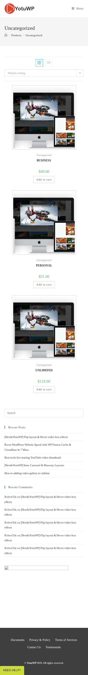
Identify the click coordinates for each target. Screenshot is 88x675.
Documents (17, 640)
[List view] (48, 62)
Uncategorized (44, 155)
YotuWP (31, 662)
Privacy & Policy (39, 640)
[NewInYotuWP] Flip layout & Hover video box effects (36, 437)
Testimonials (53, 647)
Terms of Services (66, 640)
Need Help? (12, 670)
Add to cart (44, 179)
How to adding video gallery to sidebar (27, 473)
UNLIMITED (44, 370)
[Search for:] (44, 412)
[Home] (5, 35)
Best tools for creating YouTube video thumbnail (33, 457)
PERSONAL (44, 265)
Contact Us (34, 647)
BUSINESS (44, 160)
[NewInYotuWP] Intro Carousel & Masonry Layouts (34, 465)
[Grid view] (39, 62)
